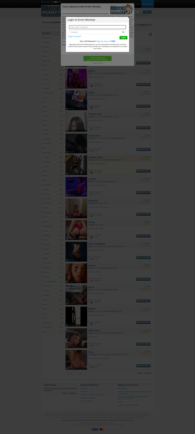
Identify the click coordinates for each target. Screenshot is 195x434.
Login (123, 38)
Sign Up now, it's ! (106, 41)
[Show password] (123, 32)
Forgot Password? (74, 36)
